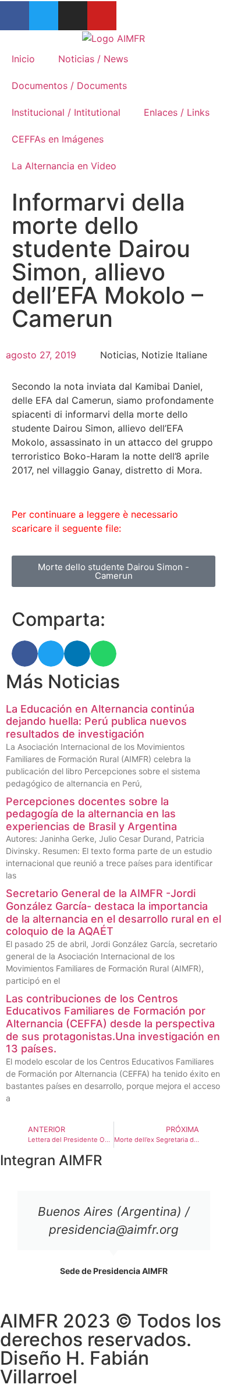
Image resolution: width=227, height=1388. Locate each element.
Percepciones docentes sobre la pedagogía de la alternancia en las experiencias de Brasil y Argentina (91, 813)
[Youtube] (101, 15)
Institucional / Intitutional (66, 112)
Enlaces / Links (177, 112)
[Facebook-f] (14, 15)
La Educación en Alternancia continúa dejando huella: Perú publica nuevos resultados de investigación (100, 721)
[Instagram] (72, 15)
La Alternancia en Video (64, 166)
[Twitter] (43, 15)
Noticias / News (93, 59)
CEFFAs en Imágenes (58, 139)
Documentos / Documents (69, 85)
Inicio (23, 59)
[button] (25, 653)
